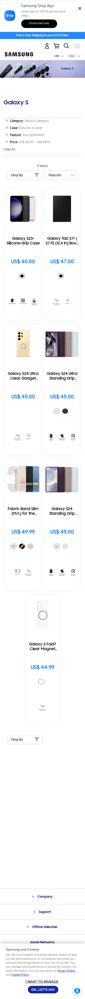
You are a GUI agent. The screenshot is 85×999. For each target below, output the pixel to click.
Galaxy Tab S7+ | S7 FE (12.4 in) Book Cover (62, 241)
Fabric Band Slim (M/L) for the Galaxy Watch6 (23, 511)
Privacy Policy (66, 970)
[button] (62, 56)
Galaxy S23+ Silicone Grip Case (23, 241)
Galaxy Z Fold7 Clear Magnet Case (42, 647)
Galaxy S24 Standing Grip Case (62, 511)
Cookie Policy (20, 974)
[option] (22, 276)
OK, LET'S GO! (43, 989)
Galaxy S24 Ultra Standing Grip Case (62, 376)
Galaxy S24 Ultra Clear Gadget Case (23, 376)
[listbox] (23, 276)
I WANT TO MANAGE (42, 981)
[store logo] (19, 44)
